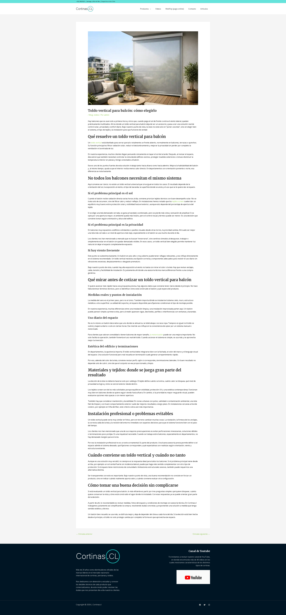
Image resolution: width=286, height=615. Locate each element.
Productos (144, 9)
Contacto (192, 9)
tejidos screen (178, 201)
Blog (91, 115)
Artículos (204, 9)
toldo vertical (96, 142)
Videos (158, 9)
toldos (96, 115)
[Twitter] (204, 605)
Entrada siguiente (201, 534)
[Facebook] (200, 605)
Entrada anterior (84, 534)
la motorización (156, 334)
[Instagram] (209, 605)
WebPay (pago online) (174, 9)
